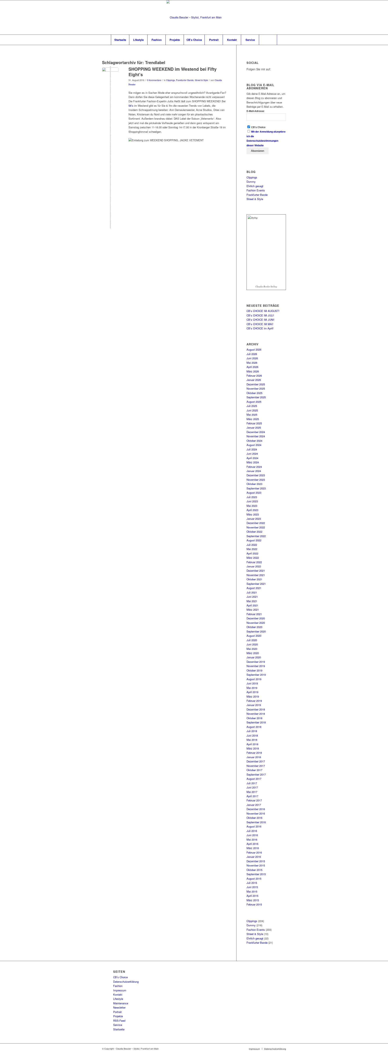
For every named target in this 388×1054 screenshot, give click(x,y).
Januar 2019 (254, 705)
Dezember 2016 (256, 809)
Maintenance (120, 1003)
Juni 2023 (252, 501)
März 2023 (253, 514)
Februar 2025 (254, 423)
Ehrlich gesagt (255, 186)
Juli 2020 (252, 640)
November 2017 (256, 766)
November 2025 (256, 388)
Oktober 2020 (254, 627)
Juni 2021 (252, 597)
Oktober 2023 (254, 484)
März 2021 (253, 609)
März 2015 (253, 900)
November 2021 (256, 575)
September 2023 (256, 488)
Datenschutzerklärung (126, 981)
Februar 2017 (254, 800)
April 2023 (252, 510)
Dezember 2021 (256, 570)
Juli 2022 (252, 545)
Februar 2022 (254, 562)
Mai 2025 (252, 414)
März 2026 (253, 371)
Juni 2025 (252, 410)
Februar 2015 (254, 904)
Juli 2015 (252, 883)
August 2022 (254, 540)
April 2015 (252, 896)
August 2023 (254, 492)
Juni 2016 (252, 835)
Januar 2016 (254, 857)
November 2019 (256, 666)
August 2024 (254, 445)
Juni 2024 (252, 453)
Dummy (251, 181)
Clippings (170, 80)
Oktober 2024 (254, 441)
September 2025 (256, 397)
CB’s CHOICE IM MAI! (260, 324)
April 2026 (252, 367)
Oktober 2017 (254, 770)
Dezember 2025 (256, 384)
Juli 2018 (252, 731)
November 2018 (256, 714)
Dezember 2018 (256, 709)
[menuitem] (120, 40)
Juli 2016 (252, 831)
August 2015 (254, 878)
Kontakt (117, 994)
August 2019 (254, 679)
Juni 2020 (252, 644)
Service (117, 1025)
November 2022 (256, 527)
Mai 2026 (252, 363)
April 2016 (252, 844)
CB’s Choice (120, 977)
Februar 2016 (254, 852)
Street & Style (201, 80)
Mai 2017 (252, 792)
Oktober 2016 (254, 818)
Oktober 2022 (254, 531)
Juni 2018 (252, 735)
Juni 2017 (252, 787)
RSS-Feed (119, 1020)
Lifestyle (118, 999)
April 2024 (252, 458)
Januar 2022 (254, 566)
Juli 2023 (252, 497)
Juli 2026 (252, 354)
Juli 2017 (252, 783)
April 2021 (252, 605)
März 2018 (253, 748)
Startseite (118, 1029)
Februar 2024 (254, 467)
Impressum (119, 990)
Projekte (118, 1016)
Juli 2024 (252, 449)
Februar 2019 (254, 701)
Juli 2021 (252, 592)
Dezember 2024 (256, 432)
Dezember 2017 (256, 761)
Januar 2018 (254, 757)
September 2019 (256, 675)
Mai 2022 (252, 549)
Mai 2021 (252, 601)
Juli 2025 (252, 406)
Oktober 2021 (254, 579)
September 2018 (256, 722)
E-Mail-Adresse (255, 111)
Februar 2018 (254, 753)
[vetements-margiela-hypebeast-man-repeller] (110, 75)
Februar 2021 (254, 614)
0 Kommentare (154, 80)
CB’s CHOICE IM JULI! (260, 315)
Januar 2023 (254, 519)
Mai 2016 (252, 839)
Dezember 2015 (256, 861)
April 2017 (252, 796)
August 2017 (254, 779)
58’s (131, 106)
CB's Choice (258, 127)
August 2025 (254, 402)
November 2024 (256, 436)
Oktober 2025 (254, 393)
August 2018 (254, 727)
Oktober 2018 (254, 718)
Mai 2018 (252, 740)
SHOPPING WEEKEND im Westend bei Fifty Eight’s (173, 71)
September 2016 (256, 822)
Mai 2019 (252, 688)
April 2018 (252, 744)
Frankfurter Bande (185, 80)
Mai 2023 (252, 506)
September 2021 (256, 584)
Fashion (117, 986)
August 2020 (254, 636)
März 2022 (253, 558)
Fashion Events (256, 190)
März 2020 (253, 653)
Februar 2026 (254, 375)
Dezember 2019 (256, 662)
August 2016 (254, 826)
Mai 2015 (252, 891)
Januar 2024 (254, 471)
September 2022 (256, 536)
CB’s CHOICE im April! (260, 328)
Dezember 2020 (256, 618)
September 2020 (256, 631)
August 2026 (254, 349)
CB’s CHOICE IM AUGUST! (263, 311)
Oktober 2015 (254, 870)
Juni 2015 (252, 887)
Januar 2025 (254, 427)
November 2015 (256, 865)
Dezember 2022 (256, 523)
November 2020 (256, 623)
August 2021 (254, 588)
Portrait (117, 1012)
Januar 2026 (254, 380)
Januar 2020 (254, 657)
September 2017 (256, 774)
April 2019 (252, 692)
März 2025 (253, 419)
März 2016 (253, 848)
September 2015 (256, 874)
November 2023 (256, 480)
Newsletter (119, 1007)
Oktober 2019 (254, 670)
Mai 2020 (252, 649)
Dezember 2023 (256, 475)
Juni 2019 (252, 683)
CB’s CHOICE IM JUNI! (260, 319)
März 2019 (253, 696)
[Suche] (268, 40)
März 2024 (253, 462)
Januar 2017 (254, 805)
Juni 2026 (252, 358)
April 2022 (252, 553)
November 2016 (256, 813)
